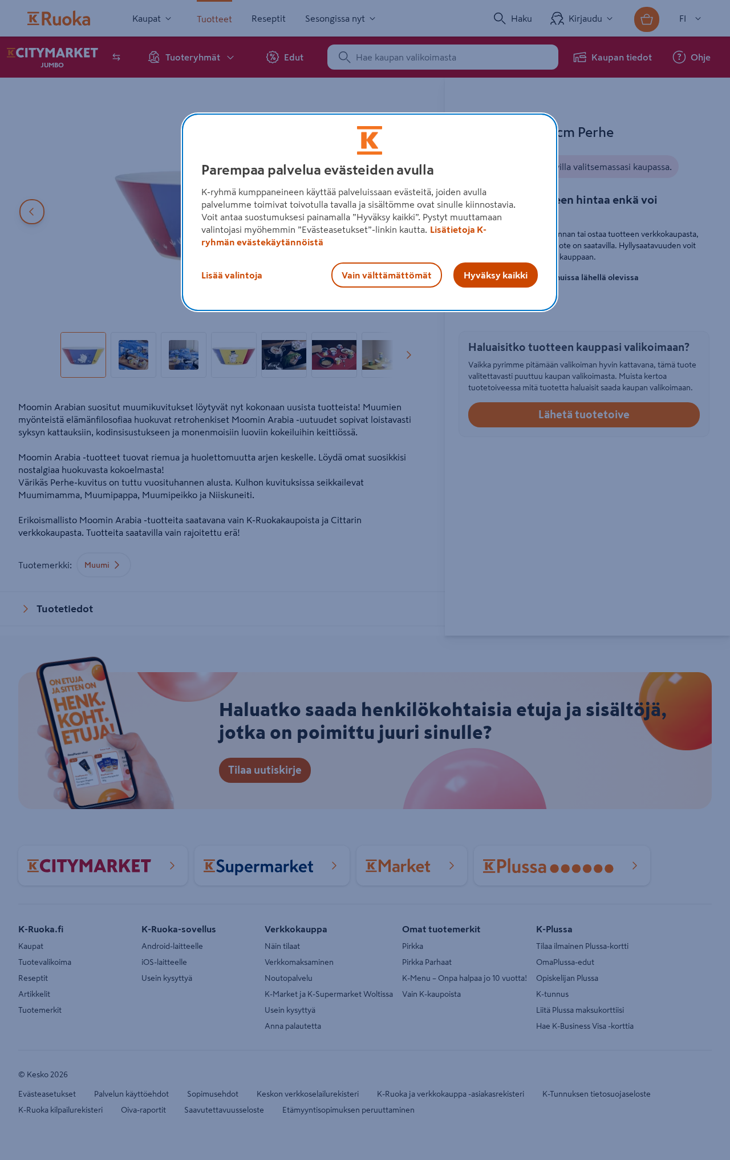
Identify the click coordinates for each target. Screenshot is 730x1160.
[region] (369, 212)
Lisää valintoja (231, 275)
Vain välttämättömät (387, 275)
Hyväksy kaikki (496, 275)
